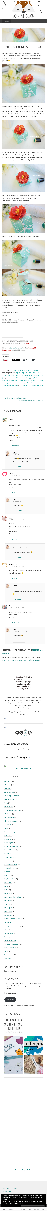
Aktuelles (7, 781)
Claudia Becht (13, 564)
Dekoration (8, 835)
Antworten (15, 446)
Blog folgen (11, 979)
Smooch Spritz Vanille (16, 380)
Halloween (8, 872)
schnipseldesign (25, 378)
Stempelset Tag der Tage (18, 383)
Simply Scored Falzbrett (21, 370)
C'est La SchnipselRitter (12, 810)
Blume (34, 373)
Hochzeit (7, 875)
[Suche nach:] (42, 21)
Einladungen (8, 843)
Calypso (39, 373)
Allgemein (7, 785)
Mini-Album (8, 893)
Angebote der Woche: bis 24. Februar (32, 401)
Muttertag (7, 901)
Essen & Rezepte (10, 850)
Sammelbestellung (16, 348)
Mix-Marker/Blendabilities (13, 897)
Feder (31, 375)
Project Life (8, 911)
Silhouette (7, 922)
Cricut (6, 828)
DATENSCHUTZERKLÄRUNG (12, 1188)
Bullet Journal (8, 806)
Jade (3, 378)
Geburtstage (8, 857)
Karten (6, 886)
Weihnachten (8, 955)
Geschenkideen (9, 868)
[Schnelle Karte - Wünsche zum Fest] (13, 1064)
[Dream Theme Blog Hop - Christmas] (33, 1045)
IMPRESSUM (7, 1192)
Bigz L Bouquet (26, 373)
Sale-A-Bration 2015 (12, 378)
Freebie (7, 854)
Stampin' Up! (28, 380)
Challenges (8, 814)
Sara (10, 517)
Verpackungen (34, 370)
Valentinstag (8, 933)
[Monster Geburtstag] (13, 1045)
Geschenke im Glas (10, 864)
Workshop (7, 959)
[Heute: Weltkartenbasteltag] (33, 1026)
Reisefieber (8, 915)
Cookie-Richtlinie (18, 1203)
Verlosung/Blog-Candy (11, 944)
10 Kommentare (37, 385)
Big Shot (18, 373)
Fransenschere (39, 375)
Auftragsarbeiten (10, 799)
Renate (15, 452)
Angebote (7, 788)
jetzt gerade (8, 882)
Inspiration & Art (9, 879)
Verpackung (31, 383)
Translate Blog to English (23, 1170)
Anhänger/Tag (9, 792)
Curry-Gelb (6, 375)
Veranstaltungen (10, 940)
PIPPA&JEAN (8, 908)
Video (6, 951)
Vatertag (7, 937)
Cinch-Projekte (9, 817)
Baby (6, 803)
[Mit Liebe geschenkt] (13, 1026)
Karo (10, 606)
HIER (27, 343)
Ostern (6, 904)
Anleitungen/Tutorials (11, 796)
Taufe (6, 930)
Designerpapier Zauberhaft (19, 375)
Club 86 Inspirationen (11, 821)
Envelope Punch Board (12, 846)
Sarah (11, 473)
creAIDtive (7, 825)
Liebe (6, 890)
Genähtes (7, 861)
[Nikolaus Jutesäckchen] (33, 1064)
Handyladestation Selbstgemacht (14, 398)
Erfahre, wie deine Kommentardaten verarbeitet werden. (21, 660)
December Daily (9, 832)
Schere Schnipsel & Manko (13, 919)
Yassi (11, 419)
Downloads (8, 839)
